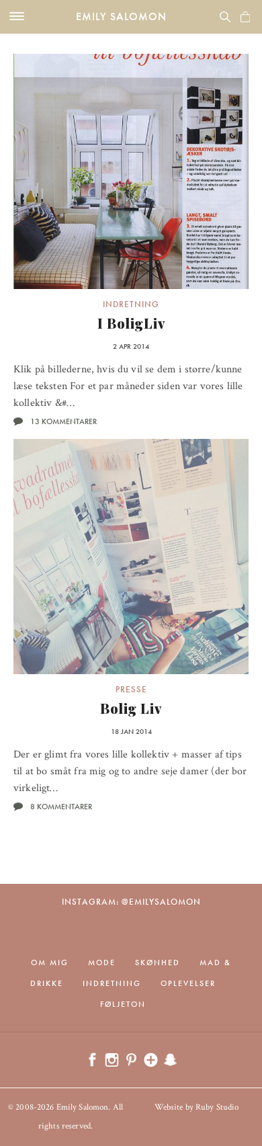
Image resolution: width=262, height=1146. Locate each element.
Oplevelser (188, 983)
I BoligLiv (131, 323)
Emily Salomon (121, 16)
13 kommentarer (63, 421)
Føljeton (123, 1004)
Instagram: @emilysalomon (131, 901)
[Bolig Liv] (131, 556)
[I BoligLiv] (131, 171)
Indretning (131, 304)
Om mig (50, 962)
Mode (102, 962)
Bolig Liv (131, 708)
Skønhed (157, 962)
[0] (245, 17)
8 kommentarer (61, 806)
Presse (131, 689)
